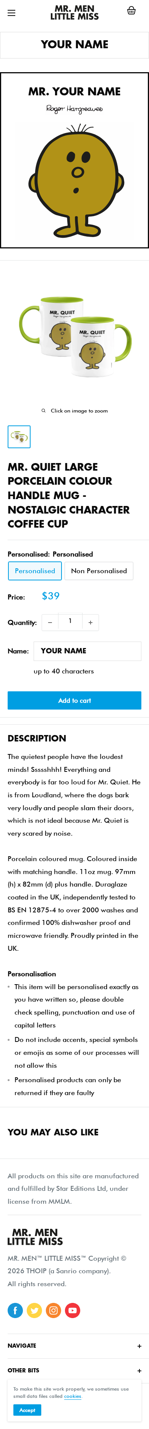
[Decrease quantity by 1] (50, 623)
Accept (27, 1410)
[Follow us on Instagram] (53, 1310)
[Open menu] (11, 13)
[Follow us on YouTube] (72, 1310)
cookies (72, 1396)
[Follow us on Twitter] (34, 1310)
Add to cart (74, 700)
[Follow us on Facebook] (15, 1310)
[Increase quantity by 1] (91, 623)
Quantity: (22, 622)
